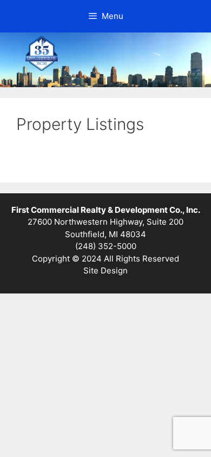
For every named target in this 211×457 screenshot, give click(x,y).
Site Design (105, 270)
